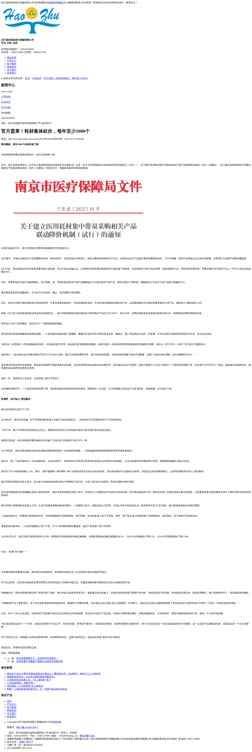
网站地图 (84, 736)
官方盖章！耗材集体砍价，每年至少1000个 (66, 78)
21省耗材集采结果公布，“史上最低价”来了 (29, 680)
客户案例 (11, 63)
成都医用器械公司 (57, 2)
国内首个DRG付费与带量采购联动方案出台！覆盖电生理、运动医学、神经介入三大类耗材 (54, 673)
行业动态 (37, 78)
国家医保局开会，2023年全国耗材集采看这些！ (31, 677)
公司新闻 (5, 96)
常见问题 (5, 107)
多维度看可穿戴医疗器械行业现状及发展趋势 (39, 661)
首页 (27, 78)
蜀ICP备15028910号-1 (27, 727)
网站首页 (11, 57)
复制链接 (56, 722)
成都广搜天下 (26, 742)
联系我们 (11, 73)
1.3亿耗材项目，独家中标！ (21, 683)
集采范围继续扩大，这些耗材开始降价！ (37, 658)
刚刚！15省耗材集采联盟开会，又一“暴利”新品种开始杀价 (37, 689)
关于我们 (11, 70)
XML (92, 736)
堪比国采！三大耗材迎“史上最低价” (25, 686)
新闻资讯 (11, 67)
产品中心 (11, 60)
